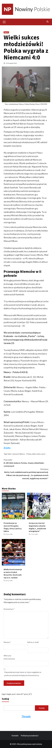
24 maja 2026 (8, 580)
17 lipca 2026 (34, 534)
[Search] (47, 21)
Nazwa (7, 642)
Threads (26, 716)
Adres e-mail (33, 643)
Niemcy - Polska (25, 454)
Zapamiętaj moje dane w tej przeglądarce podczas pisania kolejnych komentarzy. (22, 673)
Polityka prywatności (29, 735)
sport (43, 454)
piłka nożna (36, 454)
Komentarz (9, 609)
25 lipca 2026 (8, 534)
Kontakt (15, 735)
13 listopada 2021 (11, 63)
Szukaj (5, 698)
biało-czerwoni (13, 454)
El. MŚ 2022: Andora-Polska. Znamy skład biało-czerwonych (24, 463)
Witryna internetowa (9, 657)
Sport (6, 32)
